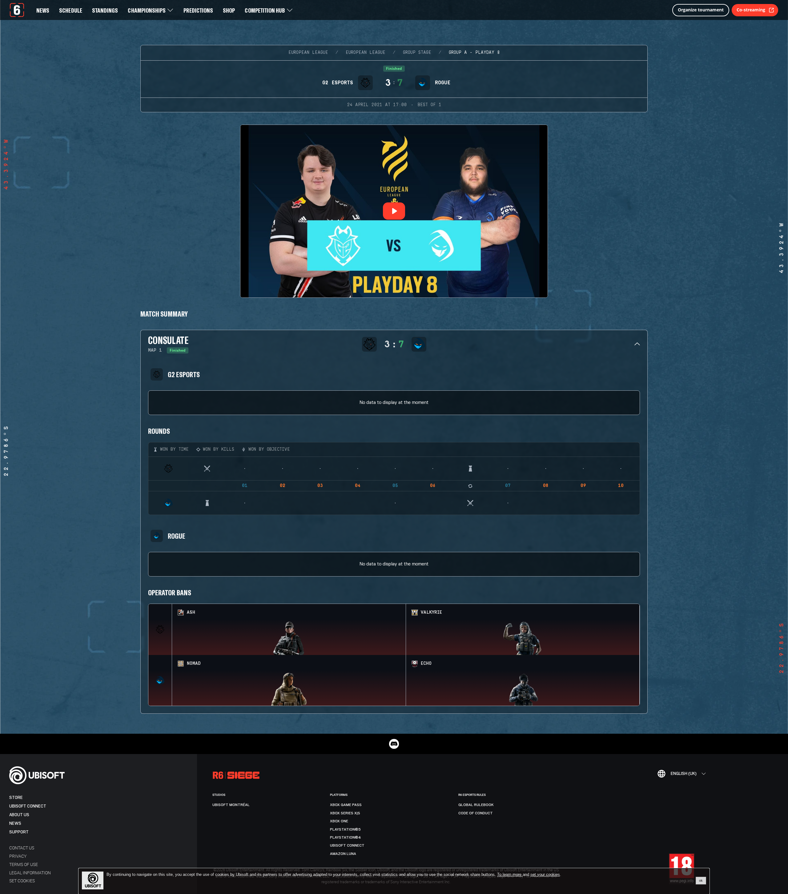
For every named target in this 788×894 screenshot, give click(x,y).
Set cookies (22, 881)
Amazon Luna (343, 854)
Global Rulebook (476, 805)
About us (19, 814)
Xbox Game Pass (346, 805)
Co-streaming (751, 10)
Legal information (30, 873)
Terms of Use (23, 864)
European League (308, 52)
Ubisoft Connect (27, 806)
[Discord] (394, 744)
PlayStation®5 (345, 829)
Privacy (17, 856)
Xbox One (339, 821)
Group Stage (417, 52)
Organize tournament (701, 10)
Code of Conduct (475, 813)
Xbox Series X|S (345, 813)
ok (701, 880)
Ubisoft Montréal (231, 805)
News (15, 823)
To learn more (510, 874)
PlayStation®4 (345, 837)
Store (16, 797)
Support (19, 832)
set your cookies (545, 874)
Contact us (21, 848)
